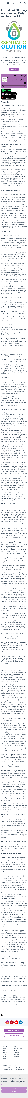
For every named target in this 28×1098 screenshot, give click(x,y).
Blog (15, 1046)
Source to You (5, 1058)
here (2, 1084)
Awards (4, 1054)
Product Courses (18, 1048)
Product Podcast (18, 1054)
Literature (16, 1052)
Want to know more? (14, 1094)
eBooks (15, 1050)
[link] (20, 3)
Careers (4, 1048)
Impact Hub (5, 1052)
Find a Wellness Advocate (14, 1030)
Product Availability (18, 1073)
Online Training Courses (7, 1067)
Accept (14, 1088)
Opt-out (14, 1091)
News (3, 1050)
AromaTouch (17, 1056)
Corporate (4, 1046)
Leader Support (17, 1067)
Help (15, 1065)
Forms (3, 1073)
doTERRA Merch (6, 1056)
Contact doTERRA (14, 1035)
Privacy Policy (14, 1096)
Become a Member (6, 1065)
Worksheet (14, 69)
